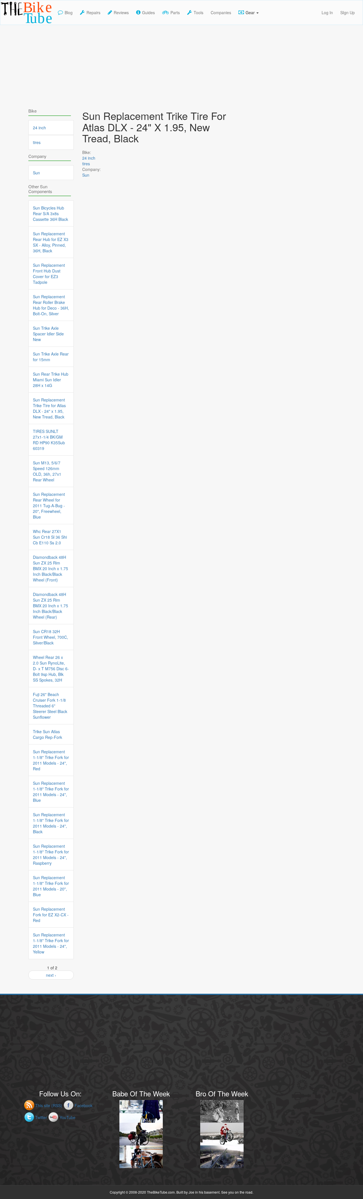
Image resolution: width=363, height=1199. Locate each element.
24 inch (88, 158)
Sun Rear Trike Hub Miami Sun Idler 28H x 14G (50, 379)
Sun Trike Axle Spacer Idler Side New (48, 333)
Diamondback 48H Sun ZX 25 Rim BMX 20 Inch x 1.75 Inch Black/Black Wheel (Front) (50, 568)
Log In (327, 12)
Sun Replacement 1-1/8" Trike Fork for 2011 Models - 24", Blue (51, 791)
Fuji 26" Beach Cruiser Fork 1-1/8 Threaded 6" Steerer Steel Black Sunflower (50, 706)
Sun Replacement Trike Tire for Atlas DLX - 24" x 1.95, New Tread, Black (49, 408)
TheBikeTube (15, 24)
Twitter (41, 1117)
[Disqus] (158, 346)
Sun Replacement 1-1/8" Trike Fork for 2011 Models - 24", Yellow (51, 943)
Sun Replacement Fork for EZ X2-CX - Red (51, 914)
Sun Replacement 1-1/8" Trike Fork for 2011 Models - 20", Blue (51, 886)
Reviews (121, 12)
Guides (148, 12)
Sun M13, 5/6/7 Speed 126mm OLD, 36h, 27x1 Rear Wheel (47, 471)
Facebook (83, 1105)
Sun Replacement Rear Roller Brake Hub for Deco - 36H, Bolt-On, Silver (51, 305)
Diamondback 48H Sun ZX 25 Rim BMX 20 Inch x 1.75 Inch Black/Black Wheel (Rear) (50, 605)
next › (51, 975)
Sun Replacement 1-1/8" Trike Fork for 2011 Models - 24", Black (51, 823)
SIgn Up (347, 12)
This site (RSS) (48, 1105)
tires (86, 163)
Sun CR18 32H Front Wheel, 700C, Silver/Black (50, 637)
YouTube (67, 1117)
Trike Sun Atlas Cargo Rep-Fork (47, 734)
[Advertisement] (181, 64)
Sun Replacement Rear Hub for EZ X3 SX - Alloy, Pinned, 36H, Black (50, 242)
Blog (69, 12)
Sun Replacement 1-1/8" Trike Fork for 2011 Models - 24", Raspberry (51, 854)
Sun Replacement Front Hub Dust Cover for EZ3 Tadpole (49, 273)
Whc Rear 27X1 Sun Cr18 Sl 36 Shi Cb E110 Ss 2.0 (50, 536)
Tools (198, 12)
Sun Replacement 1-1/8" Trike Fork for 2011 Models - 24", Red (51, 760)
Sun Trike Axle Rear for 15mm (51, 356)
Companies (221, 12)
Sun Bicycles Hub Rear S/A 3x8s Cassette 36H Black (50, 213)
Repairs (93, 12)
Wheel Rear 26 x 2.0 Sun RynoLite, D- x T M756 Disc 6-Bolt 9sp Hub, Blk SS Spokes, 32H (51, 668)
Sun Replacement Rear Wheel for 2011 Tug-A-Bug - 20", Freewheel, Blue (49, 505)
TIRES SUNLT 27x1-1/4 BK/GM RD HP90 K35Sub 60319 (49, 439)
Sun (85, 175)
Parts (175, 12)
